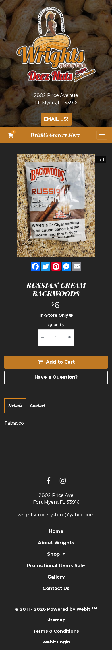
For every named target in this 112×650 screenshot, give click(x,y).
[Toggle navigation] (101, 134)
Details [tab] (15, 405)
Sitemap (56, 620)
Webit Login (56, 642)
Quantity (56, 324)
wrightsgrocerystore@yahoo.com (56, 514)
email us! (56, 119)
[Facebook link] (48, 481)
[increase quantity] (69, 338)
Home (56, 531)
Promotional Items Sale (56, 565)
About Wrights (56, 542)
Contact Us (56, 588)
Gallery (56, 577)
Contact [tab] (37, 405)
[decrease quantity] (42, 338)
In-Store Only (54, 315)
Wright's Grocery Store (55, 135)
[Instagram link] (62, 481)
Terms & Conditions (56, 631)
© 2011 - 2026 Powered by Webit (56, 609)
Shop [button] (54, 554)
